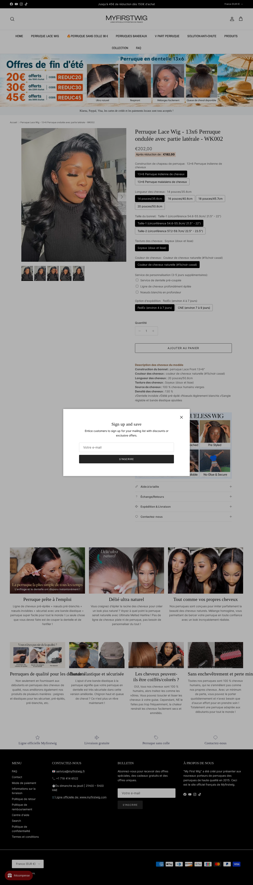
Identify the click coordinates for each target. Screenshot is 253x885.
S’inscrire (126, 459)
